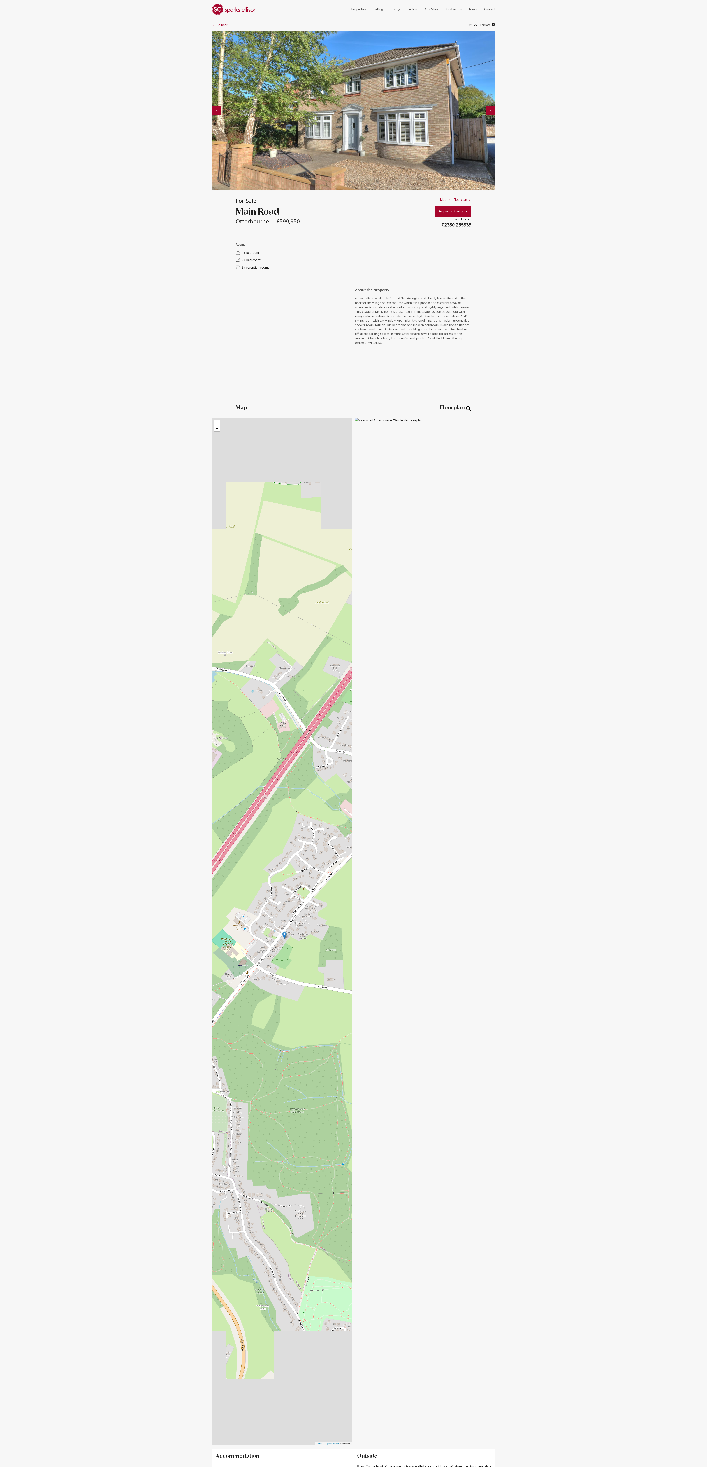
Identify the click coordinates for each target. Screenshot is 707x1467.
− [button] (217, 428)
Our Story (432, 9)
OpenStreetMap (333, 1443)
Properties (358, 9)
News (473, 9)
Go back (220, 25)
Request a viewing (453, 211)
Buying (395, 9)
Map (445, 200)
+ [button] (217, 423)
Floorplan (462, 200)
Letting (412, 9)
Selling (378, 9)
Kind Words (454, 9)
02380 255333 (456, 225)
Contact (489, 9)
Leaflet (319, 1443)
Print (472, 25)
